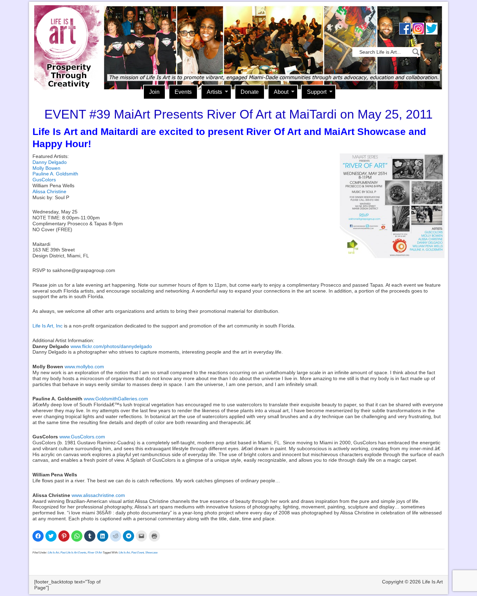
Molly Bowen (46, 168)
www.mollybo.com (84, 366)
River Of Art (95, 552)
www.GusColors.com (82, 436)
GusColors (44, 179)
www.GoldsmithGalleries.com (116, 398)
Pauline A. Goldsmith (55, 173)
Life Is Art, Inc (47, 326)
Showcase (151, 552)
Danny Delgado (49, 162)
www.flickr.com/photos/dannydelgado (111, 346)
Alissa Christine (49, 191)
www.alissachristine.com (98, 495)
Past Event (137, 552)
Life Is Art (66, 37)
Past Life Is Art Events (73, 552)
